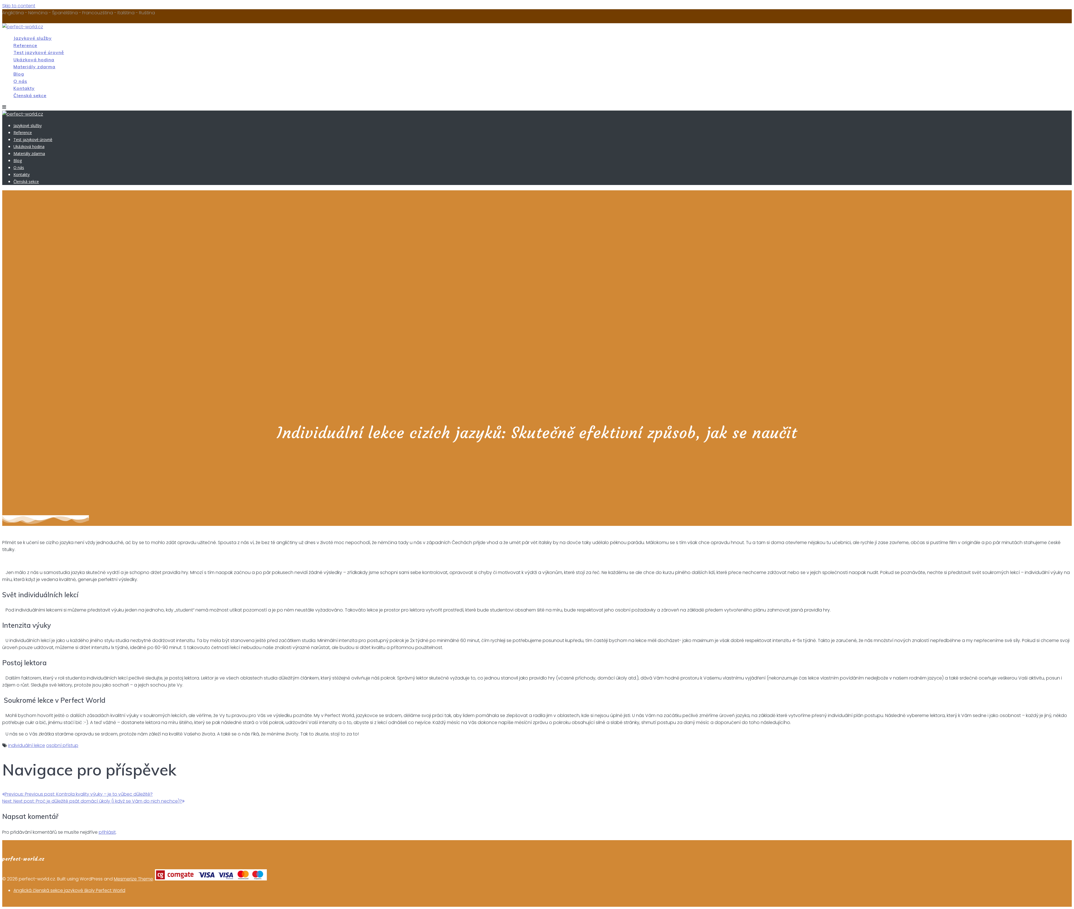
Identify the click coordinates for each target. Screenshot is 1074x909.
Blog (18, 74)
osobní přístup (62, 745)
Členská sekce (29, 95)
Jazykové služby (32, 38)
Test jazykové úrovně (38, 52)
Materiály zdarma (34, 66)
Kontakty (24, 88)
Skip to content (18, 6)
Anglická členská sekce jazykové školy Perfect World (69, 890)
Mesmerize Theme (133, 879)
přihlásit (107, 832)
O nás (20, 81)
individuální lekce (26, 745)
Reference (25, 45)
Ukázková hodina (33, 59)
